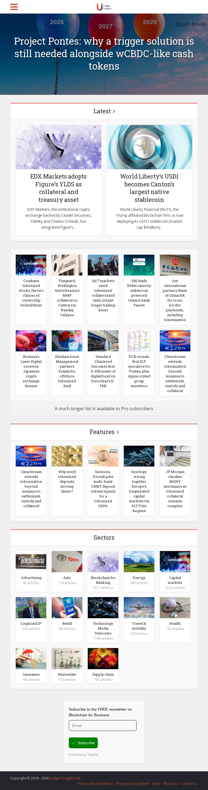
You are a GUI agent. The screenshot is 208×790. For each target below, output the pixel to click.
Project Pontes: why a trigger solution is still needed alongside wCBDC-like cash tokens (104, 53)
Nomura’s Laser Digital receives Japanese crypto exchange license (31, 371)
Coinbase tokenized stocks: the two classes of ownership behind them (31, 292)
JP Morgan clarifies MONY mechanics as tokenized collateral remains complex (175, 488)
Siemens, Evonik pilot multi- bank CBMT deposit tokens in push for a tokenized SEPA (103, 488)
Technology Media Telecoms (103, 628)
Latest (102, 111)
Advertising (31, 577)
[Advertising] (31, 561)
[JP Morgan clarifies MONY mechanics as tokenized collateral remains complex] (175, 456)
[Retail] (67, 607)
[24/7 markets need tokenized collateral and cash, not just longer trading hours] (103, 265)
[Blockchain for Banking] (103, 561)
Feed (156, 783)
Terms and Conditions (95, 783)
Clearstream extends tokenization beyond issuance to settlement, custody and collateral (175, 373)
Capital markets (175, 580)
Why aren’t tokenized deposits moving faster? (67, 481)
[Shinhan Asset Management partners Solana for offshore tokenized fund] (67, 340)
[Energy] (139, 561)
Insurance (31, 674)
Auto (67, 577)
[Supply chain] (103, 658)
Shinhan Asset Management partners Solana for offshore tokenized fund (67, 371)
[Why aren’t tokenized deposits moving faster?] (67, 456)
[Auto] (67, 561)
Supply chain (103, 674)
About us (170, 783)
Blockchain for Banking (103, 580)
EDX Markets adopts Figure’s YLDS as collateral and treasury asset (58, 187)
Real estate (67, 674)
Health (175, 623)
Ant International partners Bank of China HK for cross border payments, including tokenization (175, 300)
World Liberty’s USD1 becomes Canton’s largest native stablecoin (149, 187)
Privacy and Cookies (133, 783)
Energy (139, 577)
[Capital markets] (175, 561)
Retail (67, 623)
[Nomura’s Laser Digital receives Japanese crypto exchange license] (31, 340)
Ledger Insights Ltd (65, 778)
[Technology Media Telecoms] (103, 607)
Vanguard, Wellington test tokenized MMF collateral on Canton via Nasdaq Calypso (67, 297)
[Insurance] (31, 658)
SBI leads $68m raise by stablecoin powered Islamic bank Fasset (139, 292)
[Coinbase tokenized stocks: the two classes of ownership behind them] (31, 265)
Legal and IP (31, 623)
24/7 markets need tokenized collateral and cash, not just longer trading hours (103, 295)
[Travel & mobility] (139, 607)
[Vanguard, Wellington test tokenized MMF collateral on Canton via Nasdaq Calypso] (67, 265)
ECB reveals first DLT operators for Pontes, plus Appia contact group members (139, 371)
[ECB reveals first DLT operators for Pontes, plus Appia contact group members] (139, 340)
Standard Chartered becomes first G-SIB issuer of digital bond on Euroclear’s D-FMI (103, 371)
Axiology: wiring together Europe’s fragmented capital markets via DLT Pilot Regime (139, 491)
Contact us (189, 783)
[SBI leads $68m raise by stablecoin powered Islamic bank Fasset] (139, 265)
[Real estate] (67, 658)
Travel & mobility (139, 626)
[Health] (175, 607)
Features (102, 432)
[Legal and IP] (31, 607)
